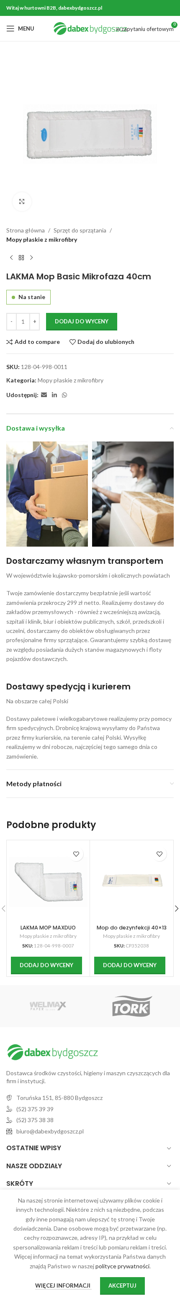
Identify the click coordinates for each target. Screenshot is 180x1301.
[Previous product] (11, 258)
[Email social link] (44, 395)
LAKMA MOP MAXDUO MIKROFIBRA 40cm (48, 930)
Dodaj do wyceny (81, 321)
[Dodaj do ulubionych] (76, 854)
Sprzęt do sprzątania (80, 230)
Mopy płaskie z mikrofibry (41, 239)
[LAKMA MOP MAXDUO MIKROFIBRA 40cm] (48, 881)
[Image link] (52, 1051)
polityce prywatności (122, 1266)
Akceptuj (122, 1285)
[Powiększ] (22, 201)
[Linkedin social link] (54, 395)
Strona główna (25, 230)
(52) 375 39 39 (35, 1109)
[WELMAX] (48, 1006)
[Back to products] (21, 258)
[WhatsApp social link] (64, 395)
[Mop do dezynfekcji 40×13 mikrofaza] (131, 881)
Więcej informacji (63, 1285)
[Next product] (31, 258)
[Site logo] (90, 27)
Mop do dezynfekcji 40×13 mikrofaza (132, 930)
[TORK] (132, 1006)
